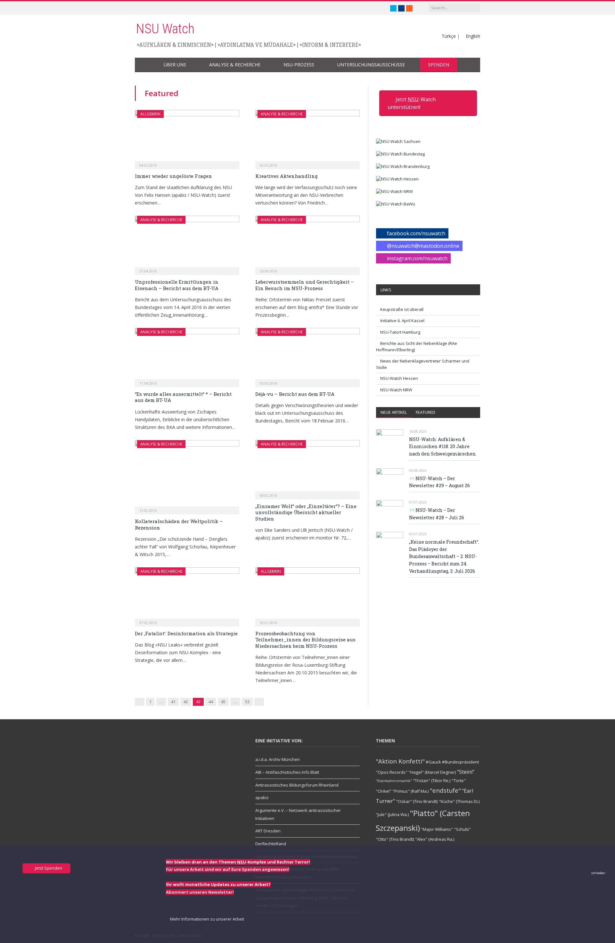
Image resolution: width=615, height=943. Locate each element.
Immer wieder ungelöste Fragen (173, 176)
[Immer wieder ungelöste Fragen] (187, 137)
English (473, 36)
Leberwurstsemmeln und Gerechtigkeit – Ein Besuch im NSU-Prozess (304, 285)
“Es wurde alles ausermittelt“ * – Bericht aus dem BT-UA (183, 397)
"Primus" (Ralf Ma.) (410, 791)
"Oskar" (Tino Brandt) (417, 801)
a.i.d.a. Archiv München (277, 759)
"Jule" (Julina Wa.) (392, 814)
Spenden (438, 65)
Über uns (175, 65)
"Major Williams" (437, 829)
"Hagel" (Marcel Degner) (432, 772)
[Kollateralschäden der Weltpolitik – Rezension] (187, 475)
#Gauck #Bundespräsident (452, 762)
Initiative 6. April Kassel (402, 320)
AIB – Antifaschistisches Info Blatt (287, 772)
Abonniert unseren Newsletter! (200, 892)
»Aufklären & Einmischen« (175, 44)
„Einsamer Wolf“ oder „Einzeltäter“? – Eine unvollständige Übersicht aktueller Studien (306, 512)
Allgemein (150, 114)
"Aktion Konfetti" (400, 761)
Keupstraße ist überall (401, 309)
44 (211, 702)
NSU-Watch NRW (396, 390)
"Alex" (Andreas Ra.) (435, 839)
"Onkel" (383, 791)
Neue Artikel (394, 412)
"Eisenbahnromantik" (394, 781)
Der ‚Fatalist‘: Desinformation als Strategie (186, 633)
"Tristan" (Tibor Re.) (432, 780)
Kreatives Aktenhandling (286, 176)
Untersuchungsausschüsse (371, 65)
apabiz (262, 797)
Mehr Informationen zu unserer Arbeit (206, 919)
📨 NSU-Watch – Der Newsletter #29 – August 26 (439, 482)
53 (247, 702)
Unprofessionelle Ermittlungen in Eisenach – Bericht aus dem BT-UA (176, 285)
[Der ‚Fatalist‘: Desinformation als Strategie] (187, 594)
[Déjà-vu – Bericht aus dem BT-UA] (307, 355)
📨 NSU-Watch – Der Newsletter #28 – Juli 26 (436, 514)
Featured (425, 412)
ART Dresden (268, 831)
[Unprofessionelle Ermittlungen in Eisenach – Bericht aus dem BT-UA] (187, 243)
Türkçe (449, 36)
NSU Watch (165, 29)
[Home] (145, 65)
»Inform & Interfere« (330, 44)
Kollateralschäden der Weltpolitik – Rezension (179, 524)
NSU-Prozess (298, 65)
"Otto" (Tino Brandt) (395, 839)
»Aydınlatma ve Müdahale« (256, 44)
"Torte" (459, 780)
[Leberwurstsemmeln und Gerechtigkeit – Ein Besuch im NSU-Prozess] (307, 243)
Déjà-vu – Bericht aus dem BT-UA (294, 394)
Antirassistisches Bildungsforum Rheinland (297, 785)
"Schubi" (462, 829)
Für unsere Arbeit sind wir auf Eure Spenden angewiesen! (227, 869)
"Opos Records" (391, 772)
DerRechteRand (270, 844)
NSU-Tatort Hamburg (400, 332)
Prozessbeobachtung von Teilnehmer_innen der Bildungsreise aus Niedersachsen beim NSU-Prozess (305, 639)
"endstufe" (445, 790)
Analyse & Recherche (234, 65)
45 (223, 702)
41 (173, 702)
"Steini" (465, 771)
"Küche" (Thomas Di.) (459, 801)
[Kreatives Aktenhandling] (307, 137)
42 (186, 702)
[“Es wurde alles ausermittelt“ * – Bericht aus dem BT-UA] (187, 355)
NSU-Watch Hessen (399, 378)
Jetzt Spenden (48, 868)
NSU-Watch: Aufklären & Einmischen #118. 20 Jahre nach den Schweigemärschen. (443, 446)
